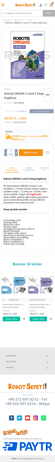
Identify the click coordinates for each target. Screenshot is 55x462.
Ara (49, 13)
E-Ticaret (19, 458)
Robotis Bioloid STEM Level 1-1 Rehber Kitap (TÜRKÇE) (13, 305)
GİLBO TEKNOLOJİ (11, 299)
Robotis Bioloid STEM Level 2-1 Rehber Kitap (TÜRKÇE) (40, 305)
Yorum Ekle (9, 111)
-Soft (13, 458)
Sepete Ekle (31, 152)
